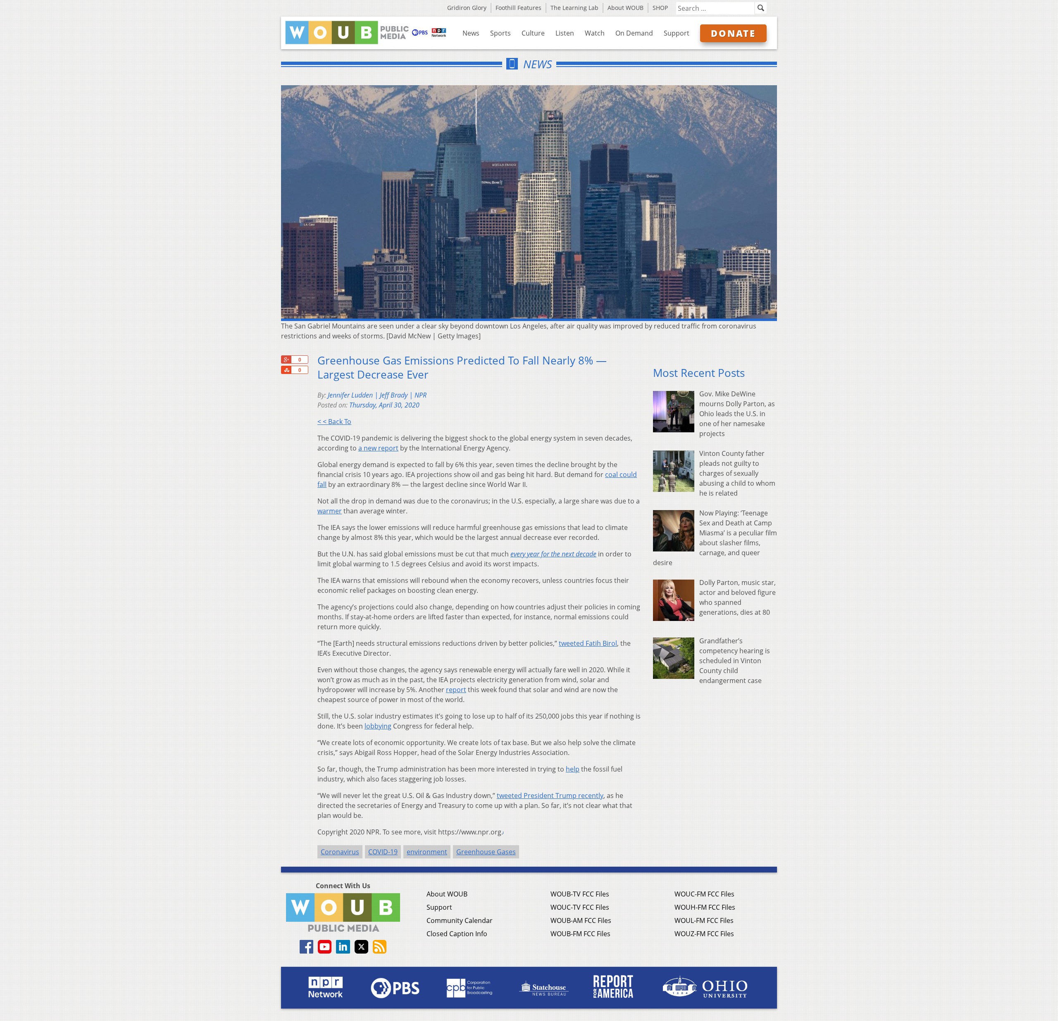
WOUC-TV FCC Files (579, 907)
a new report (378, 448)
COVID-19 (383, 851)
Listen (564, 33)
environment (427, 851)
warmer (329, 510)
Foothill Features (518, 8)
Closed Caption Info (457, 933)
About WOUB (625, 8)
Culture (533, 33)
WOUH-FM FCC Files (704, 907)
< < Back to (334, 421)
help (572, 769)
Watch (595, 33)
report (456, 689)
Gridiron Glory (466, 8)
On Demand (634, 33)
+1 (286, 359)
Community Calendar (460, 920)
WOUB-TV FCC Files (579, 894)
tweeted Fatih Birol (588, 643)
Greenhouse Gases (486, 851)
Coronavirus (340, 851)
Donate (733, 33)
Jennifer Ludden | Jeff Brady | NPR (377, 395)
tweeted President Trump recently (550, 795)
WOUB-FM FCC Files (580, 933)
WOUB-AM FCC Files (580, 920)
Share (286, 370)
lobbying (378, 726)
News (470, 33)
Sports (500, 33)
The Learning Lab (574, 8)
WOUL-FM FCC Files (704, 920)
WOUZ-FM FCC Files (704, 933)
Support (676, 33)
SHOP (660, 8)
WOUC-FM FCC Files (704, 894)
